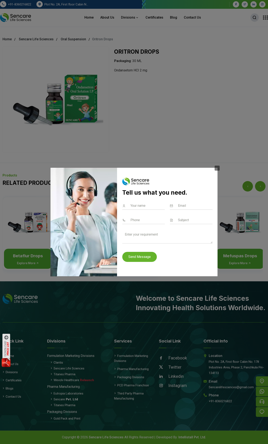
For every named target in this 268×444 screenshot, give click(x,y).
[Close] (217, 168)
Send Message (139, 257)
